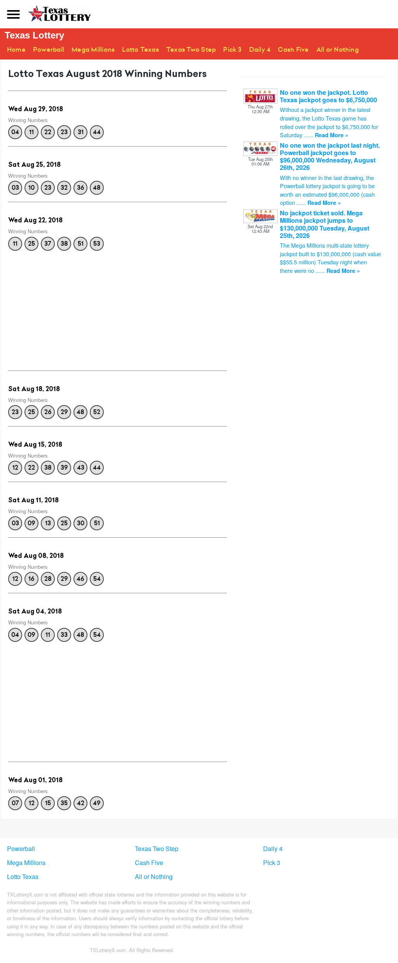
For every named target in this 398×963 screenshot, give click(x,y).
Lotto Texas (140, 49)
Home (16, 49)
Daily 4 (260, 49)
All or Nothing (337, 49)
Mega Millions (93, 49)
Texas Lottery (34, 35)
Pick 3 (232, 49)
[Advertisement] (117, 308)
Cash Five (293, 49)
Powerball (48, 49)
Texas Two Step (191, 49)
